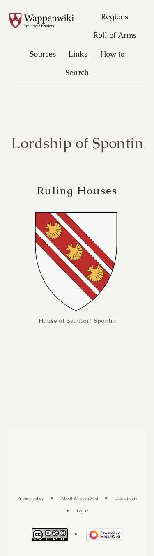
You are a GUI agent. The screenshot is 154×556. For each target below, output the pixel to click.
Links (78, 54)
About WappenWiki (79, 498)
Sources (43, 54)
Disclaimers (126, 498)
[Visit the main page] (46, 21)
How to (112, 54)
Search (77, 72)
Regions (114, 16)
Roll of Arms (114, 35)
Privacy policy (30, 498)
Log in (83, 511)
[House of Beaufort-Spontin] (76, 261)
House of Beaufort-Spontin (77, 320)
